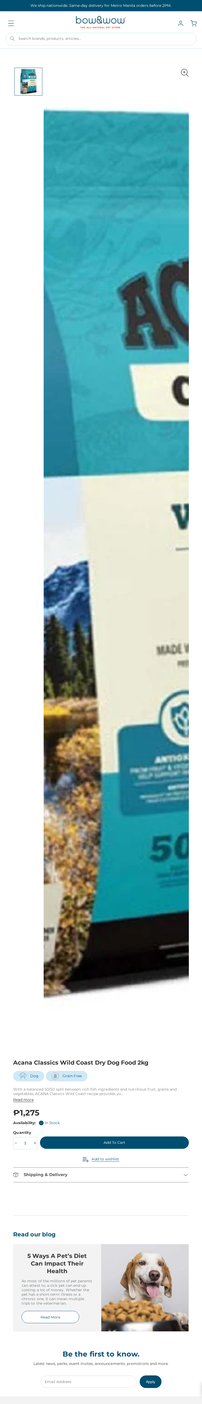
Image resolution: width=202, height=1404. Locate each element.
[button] (11, 23)
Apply (150, 1382)
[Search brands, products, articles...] (12, 38)
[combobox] (101, 39)
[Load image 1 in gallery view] (28, 81)
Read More (50, 1317)
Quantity (22, 1132)
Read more (23, 1099)
